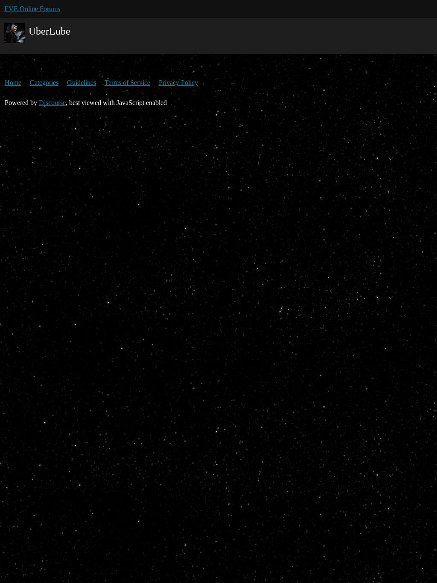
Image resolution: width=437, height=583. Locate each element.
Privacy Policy (178, 82)
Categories (44, 82)
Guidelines (81, 82)
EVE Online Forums (32, 8)
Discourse (52, 102)
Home (13, 82)
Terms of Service (127, 82)
